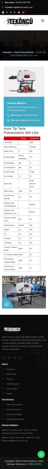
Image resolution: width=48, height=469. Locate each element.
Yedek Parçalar (13, 384)
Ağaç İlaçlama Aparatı (15, 419)
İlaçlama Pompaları (14, 414)
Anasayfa (7, 52)
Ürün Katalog (12, 389)
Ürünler (9, 379)
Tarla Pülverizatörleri (15, 405)
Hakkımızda (11, 374)
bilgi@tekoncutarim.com (23, 7)
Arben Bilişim (34, 464)
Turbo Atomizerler (14, 409)
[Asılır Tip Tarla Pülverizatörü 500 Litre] (24, 82)
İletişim (9, 394)
